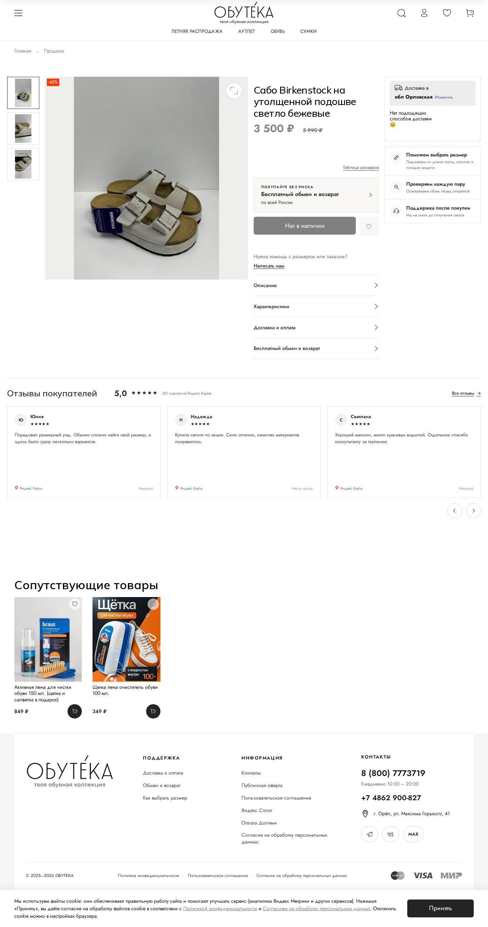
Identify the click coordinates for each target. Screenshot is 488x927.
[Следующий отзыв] (473, 510)
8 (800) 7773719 (393, 773)
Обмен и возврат (161, 785)
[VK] (390, 834)
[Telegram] (369, 834)
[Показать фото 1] (23, 93)
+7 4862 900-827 (391, 798)
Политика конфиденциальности (148, 875)
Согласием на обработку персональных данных (316, 908)
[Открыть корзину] (469, 12)
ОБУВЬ (278, 31)
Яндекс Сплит (256, 810)
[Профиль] (424, 12)
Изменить (444, 97)
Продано (54, 50)
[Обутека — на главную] (69, 771)
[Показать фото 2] (23, 128)
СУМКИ (308, 31)
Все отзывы (466, 393)
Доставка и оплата (163, 773)
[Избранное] (446, 12)
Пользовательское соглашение (276, 798)
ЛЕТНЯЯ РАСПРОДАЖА (197, 31)
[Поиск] (401, 12)
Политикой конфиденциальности (220, 908)
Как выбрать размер (165, 798)
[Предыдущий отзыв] (454, 510)
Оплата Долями (259, 823)
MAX (413, 834)
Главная (22, 50)
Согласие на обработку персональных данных (284, 838)
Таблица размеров (361, 167)
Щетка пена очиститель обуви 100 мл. (125, 690)
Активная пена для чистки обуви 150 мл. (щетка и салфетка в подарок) (42, 693)
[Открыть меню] (18, 12)
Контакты (251, 773)
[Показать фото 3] (23, 164)
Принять (440, 908)
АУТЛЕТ (246, 31)
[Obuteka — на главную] (244, 13)
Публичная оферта (262, 785)
